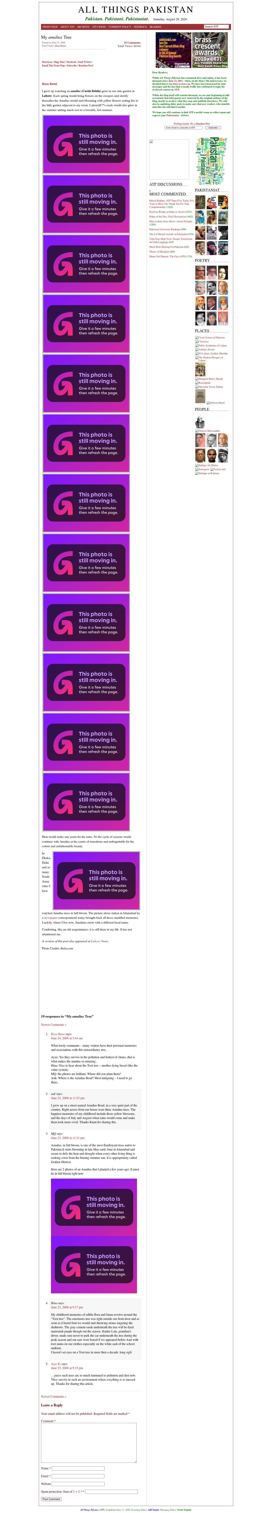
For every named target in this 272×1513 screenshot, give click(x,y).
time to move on (181, 83)
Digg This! (59, 62)
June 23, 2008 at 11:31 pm (67, 1138)
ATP (176, 89)
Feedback (140, 26)
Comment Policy (120, 26)
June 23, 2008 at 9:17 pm (67, 1307)
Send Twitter (84, 62)
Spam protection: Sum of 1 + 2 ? (61, 1491)
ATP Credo (99, 26)
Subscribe (72, 65)
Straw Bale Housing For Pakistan (166, 247)
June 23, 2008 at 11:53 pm (67, 1098)
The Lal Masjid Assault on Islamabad (168, 234)
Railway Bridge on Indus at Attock (167, 211)
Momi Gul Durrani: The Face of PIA (167, 256)
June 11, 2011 (175, 81)
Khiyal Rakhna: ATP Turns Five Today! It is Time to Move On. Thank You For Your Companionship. (171, 204)
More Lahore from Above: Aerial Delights (170, 221)
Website (46, 1484)
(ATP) (92, 1509)
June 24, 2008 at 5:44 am (67, 1038)
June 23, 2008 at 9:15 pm (67, 1368)
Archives (83, 26)
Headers (155, 26)
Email (46, 1476)
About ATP (67, 26)
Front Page (50, 26)
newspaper (51, 917)
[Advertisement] (88, 75)
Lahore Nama (99, 941)
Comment (48, 1421)
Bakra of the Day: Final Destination (167, 216)
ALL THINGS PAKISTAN (136, 9)
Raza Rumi (58, 1034)
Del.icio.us (47, 62)
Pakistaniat (172, 115)
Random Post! (86, 65)
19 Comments (132, 42)
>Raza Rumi (60, 45)
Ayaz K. (56, 1364)
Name (46, 1468)
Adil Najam (153, 1509)
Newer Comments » (53, 1024)
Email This (47, 65)
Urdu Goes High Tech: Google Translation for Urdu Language (170, 240)
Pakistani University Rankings (164, 229)
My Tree (56, 37)
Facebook (71, 62)
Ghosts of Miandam (159, 251)
